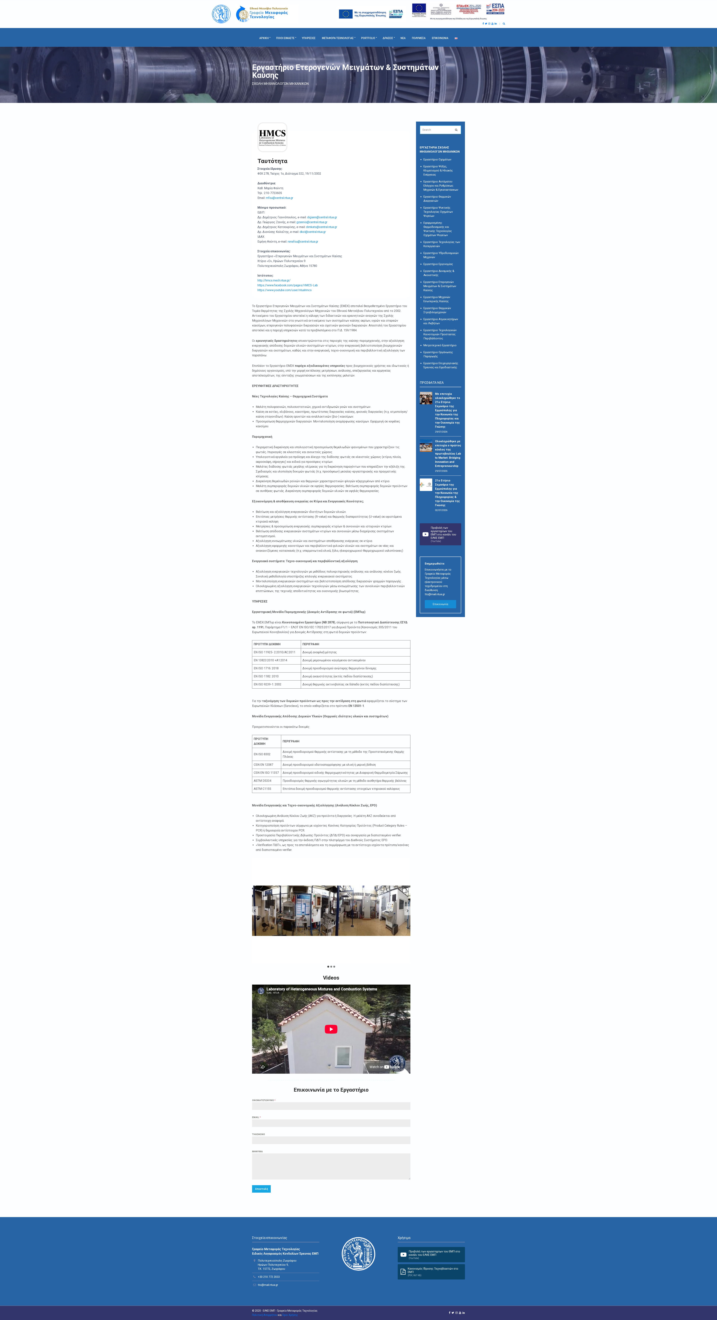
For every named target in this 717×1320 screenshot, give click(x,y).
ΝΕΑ (403, 38)
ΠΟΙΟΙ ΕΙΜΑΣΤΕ (285, 38)
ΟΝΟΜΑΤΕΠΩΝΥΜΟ (263, 1100)
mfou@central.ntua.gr (279, 198)
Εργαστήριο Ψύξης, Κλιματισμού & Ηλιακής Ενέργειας (438, 170)
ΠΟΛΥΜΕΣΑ (419, 38)
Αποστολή (261, 1188)
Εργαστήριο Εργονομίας (438, 264)
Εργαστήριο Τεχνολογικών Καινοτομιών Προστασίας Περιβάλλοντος (440, 334)
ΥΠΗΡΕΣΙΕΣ (309, 38)
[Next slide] (407, 910)
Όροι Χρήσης (290, 1314)
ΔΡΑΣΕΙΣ (388, 38)
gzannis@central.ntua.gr (312, 222)
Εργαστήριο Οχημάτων (437, 159)
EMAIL (256, 1117)
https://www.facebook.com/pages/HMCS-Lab (287, 285)
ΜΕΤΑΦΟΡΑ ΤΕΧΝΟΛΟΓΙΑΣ (338, 38)
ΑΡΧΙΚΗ (264, 38)
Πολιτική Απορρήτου (264, 1314)
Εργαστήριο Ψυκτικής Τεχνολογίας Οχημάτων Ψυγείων (438, 212)
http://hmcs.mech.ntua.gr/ (274, 280)
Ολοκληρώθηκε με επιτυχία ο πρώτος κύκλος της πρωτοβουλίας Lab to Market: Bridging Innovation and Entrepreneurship (448, 454)
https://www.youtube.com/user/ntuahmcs (284, 290)
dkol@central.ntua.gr (313, 232)
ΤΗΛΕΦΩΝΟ (258, 1134)
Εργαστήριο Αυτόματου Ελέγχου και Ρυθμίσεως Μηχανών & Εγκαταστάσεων (440, 185)
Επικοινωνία (440, 604)
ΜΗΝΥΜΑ (257, 1151)
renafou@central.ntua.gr (303, 241)
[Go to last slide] (255, 910)
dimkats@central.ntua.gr (321, 227)
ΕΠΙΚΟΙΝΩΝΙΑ (440, 38)
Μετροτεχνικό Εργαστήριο (440, 345)
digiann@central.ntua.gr (322, 217)
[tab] (328, 967)
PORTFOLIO (368, 38)
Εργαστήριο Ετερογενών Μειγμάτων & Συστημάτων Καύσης (439, 286)
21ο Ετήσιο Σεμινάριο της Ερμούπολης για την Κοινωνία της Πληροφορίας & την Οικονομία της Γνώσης (447, 493)
